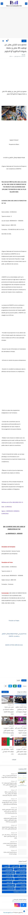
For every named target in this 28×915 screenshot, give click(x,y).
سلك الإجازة (9, 875)
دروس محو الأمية (21, 875)
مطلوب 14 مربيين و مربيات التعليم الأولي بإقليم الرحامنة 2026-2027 (8, 731)
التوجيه (6, 866)
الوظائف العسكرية (10, 872)
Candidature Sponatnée (19, 891)
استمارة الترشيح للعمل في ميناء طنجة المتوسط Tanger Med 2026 (9, 776)
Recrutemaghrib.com (8, 912)
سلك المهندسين (21, 882)
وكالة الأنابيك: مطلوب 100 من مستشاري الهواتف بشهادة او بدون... (20, 710)
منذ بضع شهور (13, 841)
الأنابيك (24, 41)
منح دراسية (22, 888)
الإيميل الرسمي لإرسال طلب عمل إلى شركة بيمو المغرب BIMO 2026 (9, 836)
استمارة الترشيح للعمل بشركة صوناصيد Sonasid (10, 853)
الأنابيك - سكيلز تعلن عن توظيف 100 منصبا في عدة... (8, 751)
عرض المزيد (5, 692)
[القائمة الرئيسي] (26, 3)
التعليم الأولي (15, 866)
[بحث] (2, 3)
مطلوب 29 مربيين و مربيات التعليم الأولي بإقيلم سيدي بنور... (21, 751)
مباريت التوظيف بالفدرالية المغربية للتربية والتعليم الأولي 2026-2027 (9, 828)
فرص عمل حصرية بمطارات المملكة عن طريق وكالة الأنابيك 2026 (8, 710)
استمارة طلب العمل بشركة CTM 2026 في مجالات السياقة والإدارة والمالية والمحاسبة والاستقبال (9, 802)
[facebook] (23, 905)
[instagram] (17, 905)
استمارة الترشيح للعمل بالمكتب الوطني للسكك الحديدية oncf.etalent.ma (10, 845)
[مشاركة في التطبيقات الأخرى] (6, 686)
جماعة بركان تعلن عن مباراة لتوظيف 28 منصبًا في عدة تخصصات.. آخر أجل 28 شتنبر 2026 (9, 793)
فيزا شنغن (9, 882)
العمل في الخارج (21, 869)
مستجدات (23, 885)
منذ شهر (23, 725)
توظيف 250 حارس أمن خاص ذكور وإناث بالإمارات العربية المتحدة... (20, 731)
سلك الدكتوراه (21, 879)
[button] (19, 686)
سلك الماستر (9, 879)
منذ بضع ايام (23, 704)
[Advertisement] (14, 23)
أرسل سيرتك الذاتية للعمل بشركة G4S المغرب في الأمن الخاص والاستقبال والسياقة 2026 (9, 811)
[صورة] (22, 775)
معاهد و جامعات (10, 885)
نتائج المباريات (10, 888)
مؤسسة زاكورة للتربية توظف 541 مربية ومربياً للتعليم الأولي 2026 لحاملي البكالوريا (9, 785)
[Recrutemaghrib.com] (14, 3)
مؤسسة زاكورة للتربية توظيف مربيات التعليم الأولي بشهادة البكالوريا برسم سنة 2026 (10, 820)
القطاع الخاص (8, 869)
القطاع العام (22, 872)
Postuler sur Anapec (14, 620)
